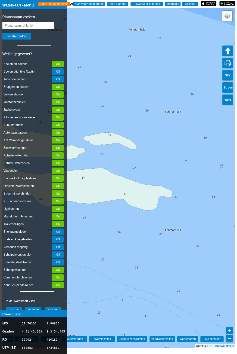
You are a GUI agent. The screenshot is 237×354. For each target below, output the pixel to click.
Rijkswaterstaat (224, 346)
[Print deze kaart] (227, 63)
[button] (227, 16)
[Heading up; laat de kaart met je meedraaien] (227, 51)
